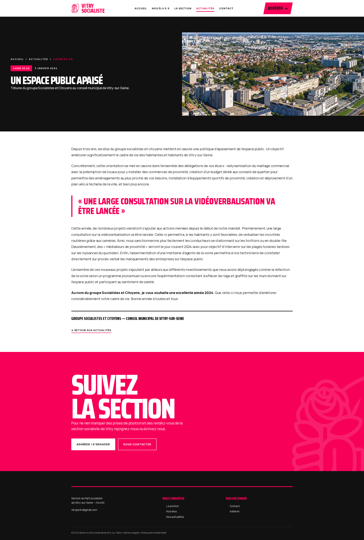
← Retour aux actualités (91, 330)
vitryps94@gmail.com (84, 510)
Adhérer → (278, 8)
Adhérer (234, 511)
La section (182, 8)
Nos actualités (175, 517)
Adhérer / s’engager (93, 444)
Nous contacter (137, 444)
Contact (226, 8)
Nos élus (171, 511)
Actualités (205, 8)
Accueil (141, 8)
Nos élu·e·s (160, 8)
